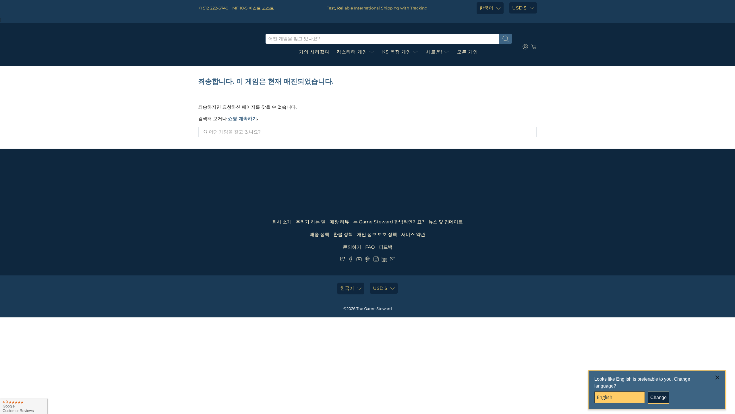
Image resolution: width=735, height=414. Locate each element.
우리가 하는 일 (311, 222)
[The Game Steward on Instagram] (376, 260)
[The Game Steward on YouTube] (359, 260)
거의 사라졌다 (314, 52)
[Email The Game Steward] (392, 260)
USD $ (519, 8)
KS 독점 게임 (396, 52)
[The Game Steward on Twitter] (342, 260)
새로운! (434, 52)
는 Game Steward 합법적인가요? (388, 222)
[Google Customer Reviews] (23, 406)
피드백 (385, 247)
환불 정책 (343, 234)
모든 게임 (467, 52)
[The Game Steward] (227, 47)
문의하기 (352, 247)
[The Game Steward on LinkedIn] (384, 260)
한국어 (486, 8)
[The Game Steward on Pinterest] (367, 260)
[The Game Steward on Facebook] (350, 260)
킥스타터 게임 (351, 52)
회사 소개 (282, 222)
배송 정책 (319, 234)
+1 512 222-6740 (213, 8)
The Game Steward (374, 308)
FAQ (370, 247)
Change (658, 397)
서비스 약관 (413, 234)
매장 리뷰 (339, 222)
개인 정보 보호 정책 (377, 234)
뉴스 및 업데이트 (445, 222)
